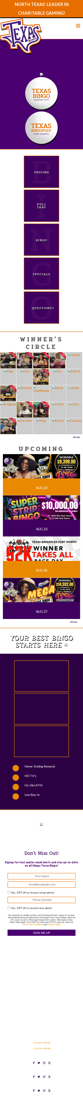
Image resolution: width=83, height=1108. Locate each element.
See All (76, 437)
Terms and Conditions (32, 924)
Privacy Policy (54, 924)
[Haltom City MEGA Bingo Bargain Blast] (41, 592)
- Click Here (41, 1042)
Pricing (41, 172)
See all (73, 622)
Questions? (41, 308)
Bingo (41, 240)
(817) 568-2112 (41, 989)
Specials (41, 274)
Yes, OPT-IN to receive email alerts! (32, 892)
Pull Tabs (41, 206)
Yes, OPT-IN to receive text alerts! (31, 908)
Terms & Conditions (30, 1099)
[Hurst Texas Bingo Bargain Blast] (41, 468)
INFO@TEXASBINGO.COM (43, 1032)
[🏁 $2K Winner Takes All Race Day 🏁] (41, 551)
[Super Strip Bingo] (41, 509)
